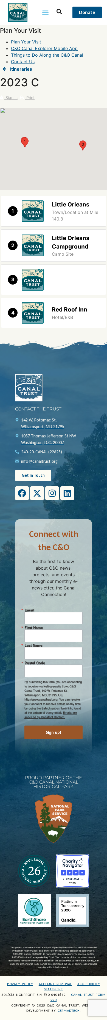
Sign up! (53, 732)
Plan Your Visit (26, 42)
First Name (33, 627)
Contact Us (23, 61)
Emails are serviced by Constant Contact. (50, 714)
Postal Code (34, 663)
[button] (45, 12)
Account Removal (55, 984)
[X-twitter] (37, 493)
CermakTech (69, 1010)
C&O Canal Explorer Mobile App (44, 48)
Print (30, 97)
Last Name (33, 645)
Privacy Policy (20, 984)
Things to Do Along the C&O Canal (47, 55)
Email (29, 610)
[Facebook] (22, 493)
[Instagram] (52, 493)
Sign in (11, 97)
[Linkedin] (67, 493)
